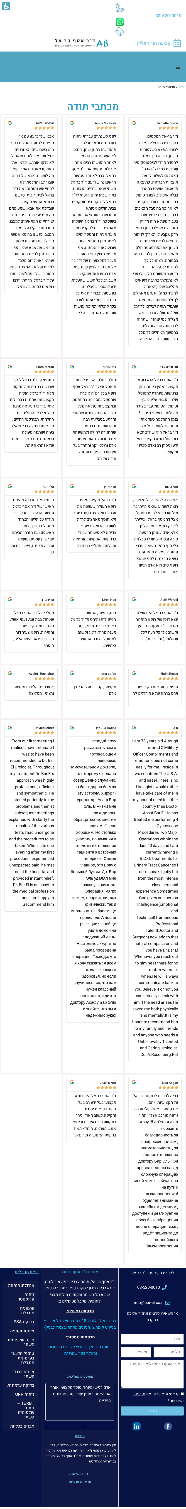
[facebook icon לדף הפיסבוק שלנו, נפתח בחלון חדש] (168, 1426)
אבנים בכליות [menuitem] (22, 1426)
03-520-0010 (168, 15)
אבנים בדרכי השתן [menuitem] (23, 1374)
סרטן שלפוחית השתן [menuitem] (21, 1342)
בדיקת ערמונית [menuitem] (20, 1385)
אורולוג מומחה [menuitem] (21, 1285)
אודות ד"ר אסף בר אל (79, 1272)
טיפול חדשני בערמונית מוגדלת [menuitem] (22, 1358)
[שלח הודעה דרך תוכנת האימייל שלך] (119, 31)
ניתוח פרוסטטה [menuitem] (25, 1296)
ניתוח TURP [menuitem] (23, 1394)
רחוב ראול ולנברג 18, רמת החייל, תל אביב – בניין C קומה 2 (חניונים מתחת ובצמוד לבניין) (80, 1324)
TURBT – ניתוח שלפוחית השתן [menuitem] (25, 1410)
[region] (93, 87)
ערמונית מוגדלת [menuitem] (27, 1310)
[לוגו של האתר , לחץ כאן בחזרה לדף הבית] (81, 43)
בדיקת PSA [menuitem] (24, 1322)
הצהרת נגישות (80, 1473)
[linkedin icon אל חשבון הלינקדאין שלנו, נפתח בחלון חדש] (136, 1426)
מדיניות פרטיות (80, 1481)
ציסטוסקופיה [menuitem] (22, 1331)
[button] (177, 67)
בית (181, 87)
